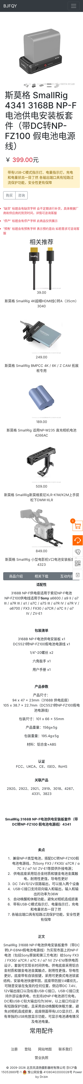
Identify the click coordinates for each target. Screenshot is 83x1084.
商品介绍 (16, 576)
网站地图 (45, 1049)
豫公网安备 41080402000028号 (49, 1072)
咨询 (21, 195)
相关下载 (41, 576)
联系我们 (65, 1049)
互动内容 (67, 576)
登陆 (27, 1049)
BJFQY (10, 6)
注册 (14, 1049)
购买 (9, 195)
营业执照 (41, 1058)
